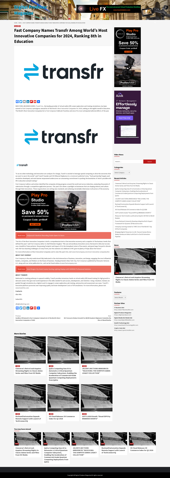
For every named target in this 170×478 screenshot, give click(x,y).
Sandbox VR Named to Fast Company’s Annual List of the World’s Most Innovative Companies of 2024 (37, 318)
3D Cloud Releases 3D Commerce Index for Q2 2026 (62, 417)
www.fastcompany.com (69, 263)
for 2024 (79, 108)
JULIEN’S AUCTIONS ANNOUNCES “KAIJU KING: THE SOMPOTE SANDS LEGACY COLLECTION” (96, 370)
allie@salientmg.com (22, 304)
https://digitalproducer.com (122, 315)
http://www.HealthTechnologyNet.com (126, 325)
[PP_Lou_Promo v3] (50, 211)
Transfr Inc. (39, 106)
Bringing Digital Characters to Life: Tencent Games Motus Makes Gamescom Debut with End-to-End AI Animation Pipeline (133, 234)
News (16, 26)
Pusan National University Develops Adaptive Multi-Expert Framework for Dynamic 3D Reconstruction (133, 222)
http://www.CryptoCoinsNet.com (124, 330)
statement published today (80, 176)
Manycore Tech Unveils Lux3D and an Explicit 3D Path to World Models (134, 217)
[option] (135, 268)
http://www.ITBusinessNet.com (123, 310)
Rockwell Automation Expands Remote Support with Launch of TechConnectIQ (28, 418)
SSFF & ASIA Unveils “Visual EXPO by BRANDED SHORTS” (96, 417)
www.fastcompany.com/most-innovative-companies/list (90, 252)
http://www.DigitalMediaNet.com (124, 320)
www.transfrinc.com (22, 288)
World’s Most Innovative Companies (64, 108)
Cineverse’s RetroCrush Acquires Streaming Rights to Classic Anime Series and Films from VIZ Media (29, 370)
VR (19, 26)
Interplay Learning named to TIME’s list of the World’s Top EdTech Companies (133, 228)
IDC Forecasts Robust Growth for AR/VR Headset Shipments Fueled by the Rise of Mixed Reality (87, 318)
